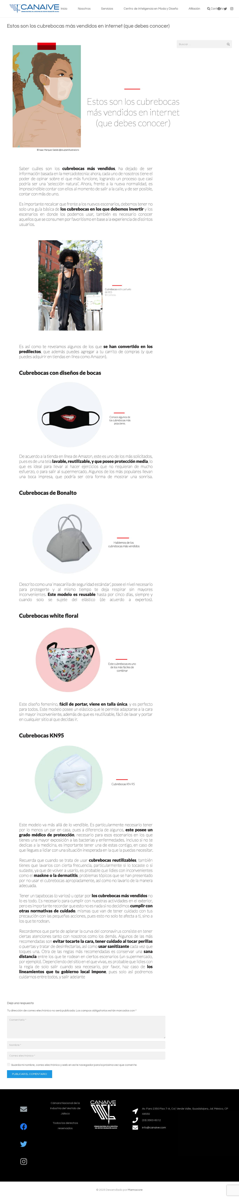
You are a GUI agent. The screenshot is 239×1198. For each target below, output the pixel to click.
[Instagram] (232, 9)
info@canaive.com (154, 1127)
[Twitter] (23, 1144)
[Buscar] (208, 9)
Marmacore (135, 1189)
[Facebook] (23, 1126)
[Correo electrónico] (23, 1109)
